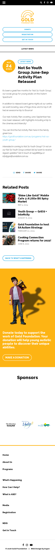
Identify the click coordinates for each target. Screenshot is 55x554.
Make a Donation (17, 357)
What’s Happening (12, 480)
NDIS (5, 523)
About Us (7, 462)
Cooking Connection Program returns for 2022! (34, 239)
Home (6, 455)
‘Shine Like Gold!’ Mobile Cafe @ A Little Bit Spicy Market (33, 198)
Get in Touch (27, 39)
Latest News (27, 49)
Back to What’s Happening (18, 258)
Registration (27, 34)
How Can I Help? (11, 487)
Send (17, 172)
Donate (27, 29)
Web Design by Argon (40, 549)
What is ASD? (9, 494)
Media (6, 505)
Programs (8, 469)
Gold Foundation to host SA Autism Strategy (33, 226)
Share (28, 172)
